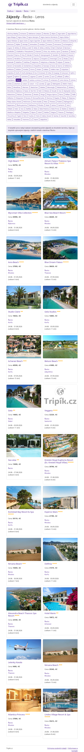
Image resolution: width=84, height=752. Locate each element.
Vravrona (26, 119)
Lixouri (25, 84)
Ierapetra (44, 59)
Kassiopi (46, 66)
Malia (9, 87)
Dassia (73, 51)
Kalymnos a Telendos (48, 62)
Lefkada (59, 77)
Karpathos (37, 66)
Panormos (28, 94)
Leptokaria (10, 80)
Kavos (53, 66)
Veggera (48, 410)
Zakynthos (43, 119)
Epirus (17, 55)
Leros (18, 80)
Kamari (67, 62)
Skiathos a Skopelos (14, 112)
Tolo (24, 116)
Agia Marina (72, 34)
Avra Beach (13, 262)
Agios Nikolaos (12, 41)
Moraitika (10, 91)
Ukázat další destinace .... (16, 23)
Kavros (60, 66)
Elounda (10, 55)
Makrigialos (57, 84)
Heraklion (17, 59)
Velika (9, 119)
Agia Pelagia (11, 37)
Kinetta (25, 69)
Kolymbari (65, 69)
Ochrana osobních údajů (56, 748)
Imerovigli (53, 59)
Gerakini (55, 55)
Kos (35, 73)
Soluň (40, 112)
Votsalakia (17, 119)
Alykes (18, 44)
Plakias (64, 98)
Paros (61, 94)
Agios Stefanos (48, 41)
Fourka (36, 55)
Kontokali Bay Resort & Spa (21, 512)
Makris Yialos (67, 84)
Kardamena (28, 66)
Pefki (73, 94)
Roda (47, 105)
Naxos (26, 91)
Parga (43, 94)
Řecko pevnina (22, 105)
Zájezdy (19, 11)
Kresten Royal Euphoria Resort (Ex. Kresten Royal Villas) (59, 461)
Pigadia (56, 98)
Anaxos (49, 44)
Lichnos (45, 80)
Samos (53, 105)
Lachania (25, 77)
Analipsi (42, 44)
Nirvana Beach (15, 563)
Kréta (49, 73)
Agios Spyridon (35, 41)
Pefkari (67, 94)
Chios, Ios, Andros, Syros (51, 51)
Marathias (16, 87)
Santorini (61, 105)
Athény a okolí (26, 48)
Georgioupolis (46, 55)
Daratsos (65, 51)
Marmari (25, 87)
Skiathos (72, 109)
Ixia (71, 59)
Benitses (67, 48)
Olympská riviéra (69, 91)
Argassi (9, 48)
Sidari (16, 109)
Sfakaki (9, 109)
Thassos (61, 112)
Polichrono (27, 102)
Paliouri (19, 94)
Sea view (12, 460)
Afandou (46, 34)
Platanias (72, 98)
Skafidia (28, 109)
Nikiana (46, 91)
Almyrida (73, 41)
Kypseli (9, 77)
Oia (60, 91)
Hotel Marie (50, 613)
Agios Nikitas (64, 37)
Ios (60, 59)
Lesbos (25, 80)
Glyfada (63, 55)
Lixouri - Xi (33, 84)
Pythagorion (68, 102)
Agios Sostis (24, 41)
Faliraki (29, 55)
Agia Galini (61, 34)
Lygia (48, 84)
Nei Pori (33, 91)
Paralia (36, 94)
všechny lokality (12, 34)
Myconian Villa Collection (20, 212)
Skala (35, 109)
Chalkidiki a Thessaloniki (24, 51)
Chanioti (38, 51)
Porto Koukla (37, 102)
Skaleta (64, 109)
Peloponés (19, 98)
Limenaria (54, 80)
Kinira (32, 69)
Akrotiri (57, 41)
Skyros (33, 112)
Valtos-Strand (46, 116)
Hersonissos (27, 59)
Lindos (9, 84)
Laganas (33, 77)
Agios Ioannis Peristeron (49, 37)
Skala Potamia (44, 109)
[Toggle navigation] (73, 4)
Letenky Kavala (15, 662)
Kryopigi (56, 73)
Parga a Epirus (52, 94)
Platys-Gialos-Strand (14, 102)
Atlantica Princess (16, 714)
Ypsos (36, 119)
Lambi (40, 77)
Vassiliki (63, 116)
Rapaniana (11, 105)
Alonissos (10, 44)
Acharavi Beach (15, 361)
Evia (23, 55)
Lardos (46, 77)
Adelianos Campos (34, 34)
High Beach (13, 161)
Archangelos (67, 44)
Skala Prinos (55, 109)
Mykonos (19, 91)
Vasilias (56, 116)
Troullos (31, 116)
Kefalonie (10, 69)
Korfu (18, 73)
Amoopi (25, 44)
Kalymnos (35, 62)
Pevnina (49, 98)
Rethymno (32, 105)
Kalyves (60, 62)
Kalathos (19, 62)
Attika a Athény (45, 48)
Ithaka (66, 59)
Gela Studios (50, 311)
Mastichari (34, 87)
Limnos (73, 80)
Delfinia (48, 563)
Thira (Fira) (11, 116)
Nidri (40, 91)
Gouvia (9, 59)
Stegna (53, 112)
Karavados (18, 66)
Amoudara (33, 44)
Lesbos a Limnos (35, 80)
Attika (35, 48)
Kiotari (39, 69)
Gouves (70, 55)
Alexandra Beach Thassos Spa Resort (22, 614)
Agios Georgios (33, 37)
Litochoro (17, 84)
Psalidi (59, 102)
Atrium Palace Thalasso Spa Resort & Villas (58, 162)
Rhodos (40, 105)
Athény (17, 48)
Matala (42, 87)
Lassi (53, 77)
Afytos (54, 34)
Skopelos (26, 112)
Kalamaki (10, 62)
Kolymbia (10, 73)
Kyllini (72, 73)
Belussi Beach (51, 361)
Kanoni (9, 66)
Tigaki (19, 116)
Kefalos (18, 69)
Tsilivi (38, 116)
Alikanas (65, 41)
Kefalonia (67, 66)
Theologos (69, 112)
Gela (10, 410)
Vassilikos (72, 116)
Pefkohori (10, 98)
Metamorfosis (61, 87)
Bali (53, 48)
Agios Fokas (22, 37)
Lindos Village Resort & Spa (57, 714)
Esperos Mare (51, 512)
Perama (28, 98)
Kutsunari (64, 73)
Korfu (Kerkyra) (27, 73)
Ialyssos (36, 59)
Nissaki (54, 91)
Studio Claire (14, 311)
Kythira (16, 77)
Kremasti (42, 73)
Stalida (46, 112)
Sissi (22, 109)
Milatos (71, 87)
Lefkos (67, 77)
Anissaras (57, 44)
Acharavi (23, 34)
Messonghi (51, 87)
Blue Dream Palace (53, 262)
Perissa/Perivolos (38, 98)
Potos (45, 102)
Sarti (68, 105)
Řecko (26, 11)
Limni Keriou (64, 80)
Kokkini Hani (55, 69)
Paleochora (11, 94)
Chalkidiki (10, 51)
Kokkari (46, 69)
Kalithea (27, 62)
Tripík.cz (10, 11)
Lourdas (41, 84)
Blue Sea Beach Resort (55, 212)
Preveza (52, 102)
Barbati (59, 48)
